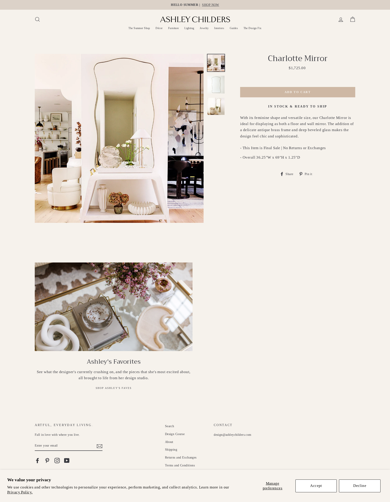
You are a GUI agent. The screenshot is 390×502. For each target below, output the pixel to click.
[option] (195, 4)
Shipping (171, 449)
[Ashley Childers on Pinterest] (47, 460)
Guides (234, 28)
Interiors (219, 28)
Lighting (189, 28)
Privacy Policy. (19, 492)
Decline (359, 486)
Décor (159, 28)
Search (169, 426)
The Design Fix (253, 28)
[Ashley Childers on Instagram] (57, 460)
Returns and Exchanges (181, 457)
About (169, 442)
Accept (316, 486)
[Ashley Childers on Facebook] (37, 460)
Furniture (173, 28)
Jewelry (204, 28)
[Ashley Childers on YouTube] (67, 460)
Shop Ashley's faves (114, 388)
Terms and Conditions (180, 465)
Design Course (175, 434)
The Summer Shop (139, 28)
